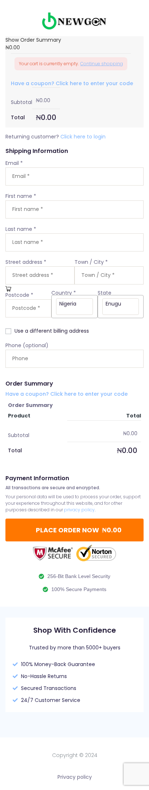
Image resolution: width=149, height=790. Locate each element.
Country (63, 293)
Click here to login (83, 136)
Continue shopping (101, 64)
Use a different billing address (52, 330)
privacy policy (79, 510)
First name (20, 196)
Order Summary (30, 405)
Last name (20, 229)
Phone (26, 345)
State (105, 293)
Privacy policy (75, 777)
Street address (25, 262)
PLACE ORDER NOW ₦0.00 (79, 530)
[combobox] (74, 306)
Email (14, 163)
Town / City (91, 262)
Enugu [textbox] (113, 303)
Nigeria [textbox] (67, 303)
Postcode (19, 295)
